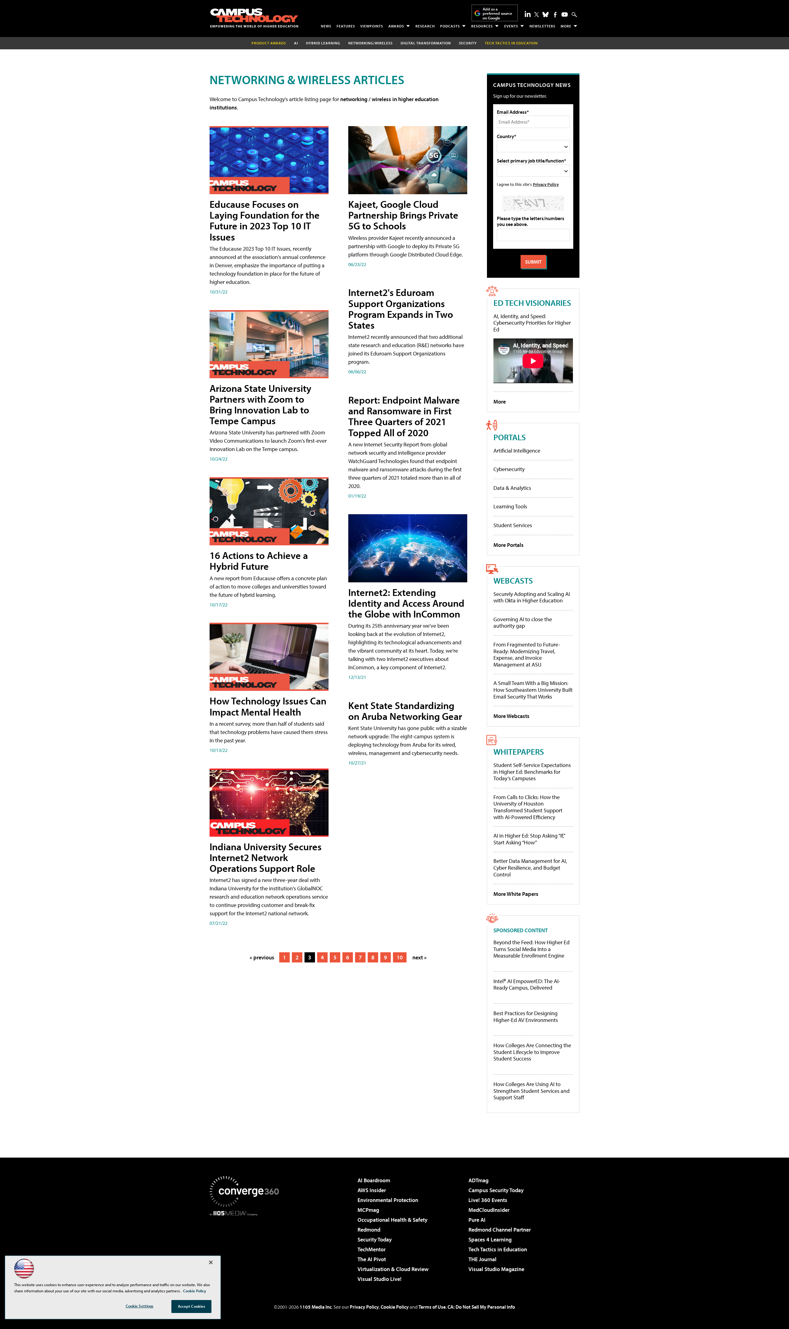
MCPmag (368, 1209)
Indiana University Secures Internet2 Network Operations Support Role (265, 857)
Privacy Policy (546, 184)
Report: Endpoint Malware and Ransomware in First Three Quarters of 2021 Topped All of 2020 (404, 416)
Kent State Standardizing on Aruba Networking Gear (405, 710)
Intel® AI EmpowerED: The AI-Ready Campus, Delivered (526, 984)
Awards (396, 26)
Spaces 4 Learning (490, 1239)
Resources (482, 26)
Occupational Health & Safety (392, 1219)
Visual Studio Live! (380, 1278)
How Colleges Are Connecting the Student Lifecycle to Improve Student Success (532, 1052)
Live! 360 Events (487, 1200)
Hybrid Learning (323, 43)
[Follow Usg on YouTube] (565, 14)
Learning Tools (510, 506)
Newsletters (542, 26)
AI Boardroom (374, 1180)
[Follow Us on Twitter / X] (536, 14)
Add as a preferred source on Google (497, 13)
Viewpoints (371, 26)
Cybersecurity (509, 469)
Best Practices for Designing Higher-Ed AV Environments (525, 1016)
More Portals (508, 544)
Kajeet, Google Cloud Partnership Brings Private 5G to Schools (403, 215)
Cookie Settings (139, 1305)
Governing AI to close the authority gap (522, 623)
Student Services (512, 525)
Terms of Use (432, 1307)
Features (346, 26)
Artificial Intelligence (516, 450)
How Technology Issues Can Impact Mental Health (268, 706)
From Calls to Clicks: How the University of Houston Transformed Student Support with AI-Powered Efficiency (527, 807)
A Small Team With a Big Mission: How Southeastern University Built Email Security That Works (533, 689)
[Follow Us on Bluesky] (545, 14)
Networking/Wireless (370, 43)
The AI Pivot (372, 1259)
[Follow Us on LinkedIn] (528, 14)
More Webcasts (511, 716)
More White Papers (515, 893)
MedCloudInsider (488, 1209)
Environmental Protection (388, 1200)
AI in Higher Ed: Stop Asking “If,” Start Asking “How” (529, 839)
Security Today (375, 1239)
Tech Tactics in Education (497, 1249)
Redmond (369, 1229)
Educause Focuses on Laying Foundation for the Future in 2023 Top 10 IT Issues (265, 220)
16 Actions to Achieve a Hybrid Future (259, 560)
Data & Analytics (512, 487)
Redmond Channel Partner (499, 1229)
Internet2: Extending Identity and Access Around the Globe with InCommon (406, 603)
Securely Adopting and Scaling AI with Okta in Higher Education (531, 597)
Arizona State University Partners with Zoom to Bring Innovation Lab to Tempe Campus (260, 404)
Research (425, 26)
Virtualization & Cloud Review (393, 1269)
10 (400, 957)
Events (511, 26)
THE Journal (482, 1259)
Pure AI (476, 1219)
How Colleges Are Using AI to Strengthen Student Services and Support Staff (531, 1091)
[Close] (211, 1262)
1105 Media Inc (316, 1307)
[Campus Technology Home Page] (254, 17)
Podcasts (450, 26)
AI (296, 43)
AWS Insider (372, 1190)
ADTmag (478, 1180)
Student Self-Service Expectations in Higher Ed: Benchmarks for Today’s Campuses (532, 771)
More (566, 26)
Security (468, 43)
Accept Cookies (191, 1306)
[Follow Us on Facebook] (555, 15)
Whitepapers (518, 751)
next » (419, 957)
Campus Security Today (496, 1190)
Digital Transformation (426, 43)
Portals (509, 437)
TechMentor (372, 1249)
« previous (262, 957)
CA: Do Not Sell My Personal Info (481, 1307)
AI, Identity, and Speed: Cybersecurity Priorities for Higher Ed (532, 323)
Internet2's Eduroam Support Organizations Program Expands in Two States (400, 308)
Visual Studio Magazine (496, 1269)
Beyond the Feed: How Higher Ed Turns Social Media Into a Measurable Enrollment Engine (531, 949)
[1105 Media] (247, 1247)
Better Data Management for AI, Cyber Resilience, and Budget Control (530, 867)
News (326, 26)
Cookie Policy (395, 1307)
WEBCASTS (513, 580)
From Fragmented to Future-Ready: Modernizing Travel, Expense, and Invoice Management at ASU (526, 654)
